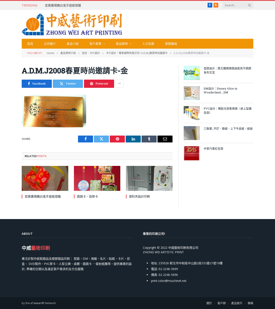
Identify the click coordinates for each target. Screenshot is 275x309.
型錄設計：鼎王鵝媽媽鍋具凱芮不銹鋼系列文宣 (227, 70)
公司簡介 (50, 44)
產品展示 (236, 303)
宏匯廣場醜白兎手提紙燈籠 (63, 5)
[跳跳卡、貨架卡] (97, 178)
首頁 (30, 44)
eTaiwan (36, 303)
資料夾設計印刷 (139, 196)
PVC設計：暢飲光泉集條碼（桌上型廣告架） (228, 110)
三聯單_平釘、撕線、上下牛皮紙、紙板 (228, 128)
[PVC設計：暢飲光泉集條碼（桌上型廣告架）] (192, 113)
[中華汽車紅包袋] (192, 153)
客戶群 (221, 303)
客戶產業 (95, 44)
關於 (209, 303)
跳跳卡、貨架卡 (87, 196)
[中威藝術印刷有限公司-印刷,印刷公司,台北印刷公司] (72, 24)
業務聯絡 (171, 44)
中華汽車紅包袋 (213, 148)
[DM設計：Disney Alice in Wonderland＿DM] (192, 93)
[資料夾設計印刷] (149, 178)
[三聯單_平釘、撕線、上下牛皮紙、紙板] (192, 133)
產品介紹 (73, 44)
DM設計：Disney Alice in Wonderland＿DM (220, 90)
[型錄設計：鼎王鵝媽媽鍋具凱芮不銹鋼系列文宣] (192, 73)
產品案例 (122, 44)
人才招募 (148, 44)
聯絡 (250, 303)
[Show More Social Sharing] (119, 84)
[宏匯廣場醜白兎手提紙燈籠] (45, 178)
